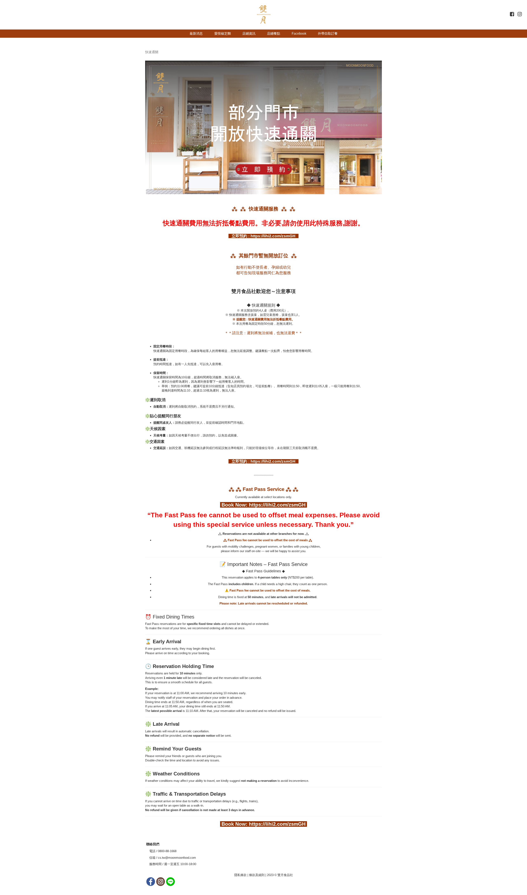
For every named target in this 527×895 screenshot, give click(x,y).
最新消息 (196, 33)
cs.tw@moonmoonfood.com (177, 857)
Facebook (299, 33)
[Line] (170, 881)
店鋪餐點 (273, 33)
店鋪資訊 (248, 33)
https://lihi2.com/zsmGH (278, 505)
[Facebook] (151, 881)
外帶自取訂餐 (328, 33)
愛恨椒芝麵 (222, 33)
